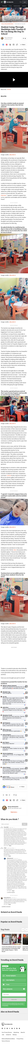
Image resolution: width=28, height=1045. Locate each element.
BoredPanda (8, 2)
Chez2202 (6, 827)
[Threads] (14, 1028)
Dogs (2, 23)
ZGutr (5, 848)
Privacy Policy (20, 1038)
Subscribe (14, 999)
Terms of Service (6, 1041)
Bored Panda (7, 1024)
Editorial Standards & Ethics (8, 1038)
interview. (3, 195)
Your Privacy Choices (7, 1032)
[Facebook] (2, 1028)
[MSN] (17, 1028)
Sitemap (15, 1034)
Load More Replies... (11, 892)
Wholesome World (8, 23)
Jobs (3, 1034)
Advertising (16, 1032)
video (14, 550)
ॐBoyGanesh (10, 858)
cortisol (9, 475)
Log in (24, 2)
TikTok (9, 89)
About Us (23, 1032)
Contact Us (8, 1034)
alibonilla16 (12, 154)
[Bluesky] (12, 1028)
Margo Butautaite (9, 37)
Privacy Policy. (5, 1005)
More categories (7, 989)
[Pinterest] (7, 1028)
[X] (9, 1028)
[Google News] (19, 1028)
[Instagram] (4, 1028)
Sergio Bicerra (7, 897)
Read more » (14, 812)
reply (10, 845)
